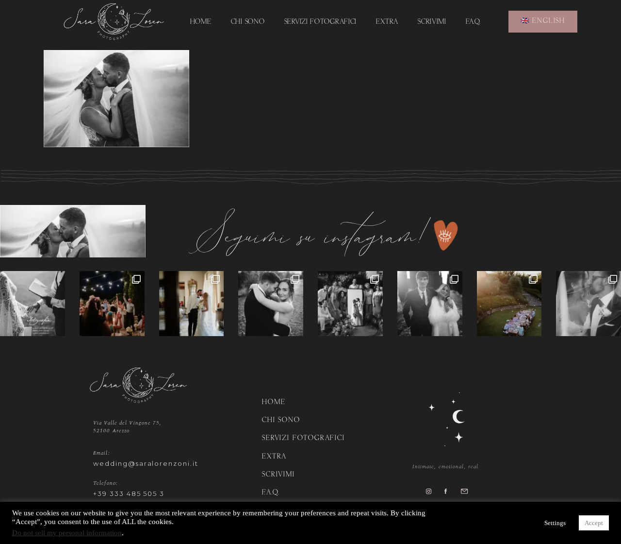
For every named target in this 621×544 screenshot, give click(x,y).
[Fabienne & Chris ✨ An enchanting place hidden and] (588, 303)
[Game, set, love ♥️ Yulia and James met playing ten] (191, 303)
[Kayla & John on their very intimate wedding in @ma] (509, 303)
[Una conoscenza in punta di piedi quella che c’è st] (270, 303)
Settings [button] (555, 523)
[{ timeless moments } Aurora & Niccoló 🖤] (429, 303)
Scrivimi (432, 22)
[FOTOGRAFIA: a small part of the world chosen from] (32, 303)
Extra (387, 22)
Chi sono (248, 22)
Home (201, 22)
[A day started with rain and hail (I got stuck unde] (350, 303)
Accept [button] (594, 523)
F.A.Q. (473, 22)
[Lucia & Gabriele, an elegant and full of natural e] (112, 303)
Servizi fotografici (320, 22)
